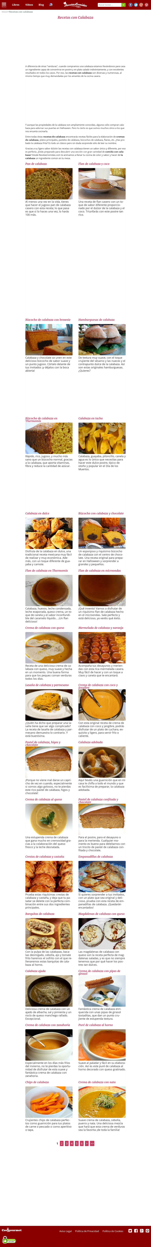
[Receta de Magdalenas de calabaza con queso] (102, 948)
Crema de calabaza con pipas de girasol (99, 972)
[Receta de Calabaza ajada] (49, 1006)
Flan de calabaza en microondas (99, 570)
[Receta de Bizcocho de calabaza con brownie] (49, 354)
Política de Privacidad (87, 1231)
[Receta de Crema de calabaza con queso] (49, 662)
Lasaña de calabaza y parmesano (47, 685)
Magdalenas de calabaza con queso (101, 914)
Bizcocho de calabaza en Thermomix (41, 420)
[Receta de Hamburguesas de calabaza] (102, 354)
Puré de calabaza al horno (95, 1025)
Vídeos (29, 4)
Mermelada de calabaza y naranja (100, 628)
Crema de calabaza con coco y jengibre (98, 686)
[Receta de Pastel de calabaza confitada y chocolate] (102, 834)
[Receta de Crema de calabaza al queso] (49, 834)
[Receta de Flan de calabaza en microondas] (102, 605)
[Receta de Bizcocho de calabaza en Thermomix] (49, 453)
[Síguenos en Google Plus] (141, 1230)
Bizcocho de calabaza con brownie (47, 320)
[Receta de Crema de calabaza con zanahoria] (49, 1059)
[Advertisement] (75, 41)
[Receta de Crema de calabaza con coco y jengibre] (102, 720)
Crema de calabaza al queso (43, 799)
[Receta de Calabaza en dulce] (49, 548)
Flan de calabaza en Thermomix (46, 570)
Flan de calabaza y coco (93, 164)
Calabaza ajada (35, 971)
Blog (41, 4)
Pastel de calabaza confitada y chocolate (98, 801)
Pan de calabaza (36, 164)
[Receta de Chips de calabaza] (49, 1117)
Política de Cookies (112, 1231)
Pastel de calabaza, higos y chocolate (42, 743)
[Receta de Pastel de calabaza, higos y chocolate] (49, 777)
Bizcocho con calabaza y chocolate (101, 513)
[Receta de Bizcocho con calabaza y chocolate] (102, 548)
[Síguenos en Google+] (141, 5)
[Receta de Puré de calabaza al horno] (102, 1059)
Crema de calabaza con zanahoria (47, 1025)
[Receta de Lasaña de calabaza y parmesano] (49, 720)
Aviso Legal (65, 1231)
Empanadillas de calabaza (95, 856)
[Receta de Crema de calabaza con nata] (102, 1117)
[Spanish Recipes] (51, 5)
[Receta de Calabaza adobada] (102, 777)
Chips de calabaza (37, 1082)
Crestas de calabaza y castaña (44, 856)
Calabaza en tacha (90, 418)
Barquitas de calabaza (39, 914)
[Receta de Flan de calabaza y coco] (102, 198)
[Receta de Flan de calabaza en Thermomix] (49, 605)
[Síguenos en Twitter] (136, 5)
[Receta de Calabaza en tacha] (102, 453)
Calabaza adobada (90, 742)
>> (92, 1143)
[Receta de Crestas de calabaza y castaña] (49, 891)
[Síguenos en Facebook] (130, 5)
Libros (15, 4)
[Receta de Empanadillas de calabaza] (102, 891)
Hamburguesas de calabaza (96, 320)
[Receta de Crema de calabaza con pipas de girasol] (102, 1006)
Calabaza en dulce (37, 513)
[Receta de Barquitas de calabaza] (49, 948)
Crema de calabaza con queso (44, 628)
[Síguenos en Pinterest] (146, 5)
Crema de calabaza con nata (97, 1082)
